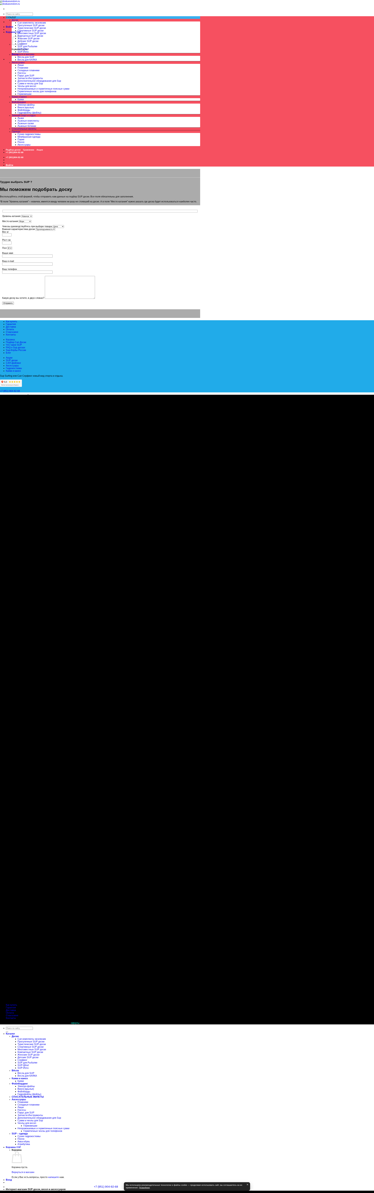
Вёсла (15, 54)
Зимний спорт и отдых (24, 115)
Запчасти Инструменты (30, 78)
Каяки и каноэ (19, 97)
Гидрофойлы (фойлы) (29, 112)
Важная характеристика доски (19, 229)
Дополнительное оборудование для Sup (39, 81)
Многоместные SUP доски (32, 33)
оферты (75, 1023)
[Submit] (7, 1031)
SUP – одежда (20, 1133)
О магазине (12, 332)
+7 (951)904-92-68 (14, 152)
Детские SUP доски (28, 41)
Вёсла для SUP (26, 57)
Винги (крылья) (26, 107)
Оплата (10, 329)
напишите (53, 1177)
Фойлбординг (19, 102)
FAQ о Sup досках (15, 347)
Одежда (16, 131)
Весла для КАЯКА (27, 59)
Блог (8, 353)
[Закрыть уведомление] (247, 1185)
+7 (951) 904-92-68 (10, 391)
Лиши (21, 65)
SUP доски (12, 360)
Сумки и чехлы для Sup (30, 83)
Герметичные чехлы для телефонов (37, 91)
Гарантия (11, 324)
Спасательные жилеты (24, 129)
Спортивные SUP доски (31, 30)
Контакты (11, 334)
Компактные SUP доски (30, 36)
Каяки (21, 99)
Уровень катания (11, 216)
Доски (15, 20)
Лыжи (21, 118)
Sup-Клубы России (16, 350)
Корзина (10, 339)
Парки (21, 139)
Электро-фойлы (26, 105)
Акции (40, 150)
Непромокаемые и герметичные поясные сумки (43, 89)
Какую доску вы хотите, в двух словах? (23, 298)
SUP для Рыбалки (27, 46)
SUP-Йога (23, 51)
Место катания (10, 221)
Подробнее (144, 1188)
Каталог (10, 1033)
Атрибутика (24, 1144)
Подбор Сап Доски (16, 342)
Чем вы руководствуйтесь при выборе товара (27, 226)
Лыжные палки (26, 123)
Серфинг (22, 44)
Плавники (23, 67)
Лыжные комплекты (28, 121)
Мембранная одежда (29, 137)
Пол (4, 248)
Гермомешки (24, 94)
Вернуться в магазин (23, 54)
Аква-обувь (24, 1141)
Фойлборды (24, 110)
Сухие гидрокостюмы (29, 134)
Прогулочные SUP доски (31, 25)
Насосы (22, 73)
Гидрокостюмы (14, 368)
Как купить (11, 321)
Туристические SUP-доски (32, 28)
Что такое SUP (14, 345)
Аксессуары (18, 62)
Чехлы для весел (27, 86)
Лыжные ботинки (27, 126)
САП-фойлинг (13, 363)
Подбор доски (13, 150)
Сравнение (28, 150)
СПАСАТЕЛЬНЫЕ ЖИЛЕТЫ (28, 1097)
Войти (9, 27)
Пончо (21, 142)
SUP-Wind (23, 49)
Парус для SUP (26, 75)
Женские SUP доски (28, 38)
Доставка (11, 326)
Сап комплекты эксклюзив (32, 22)
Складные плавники (28, 70)
